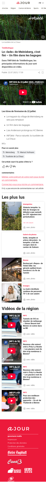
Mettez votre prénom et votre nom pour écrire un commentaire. (23, 178)
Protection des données (17, 443)
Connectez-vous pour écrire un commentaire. (23, 184)
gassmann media (15, 436)
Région (13, 8)
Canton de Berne (25, 8)
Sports (36, 8)
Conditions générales (16, 446)
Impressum (12, 440)
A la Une (5, 8)
